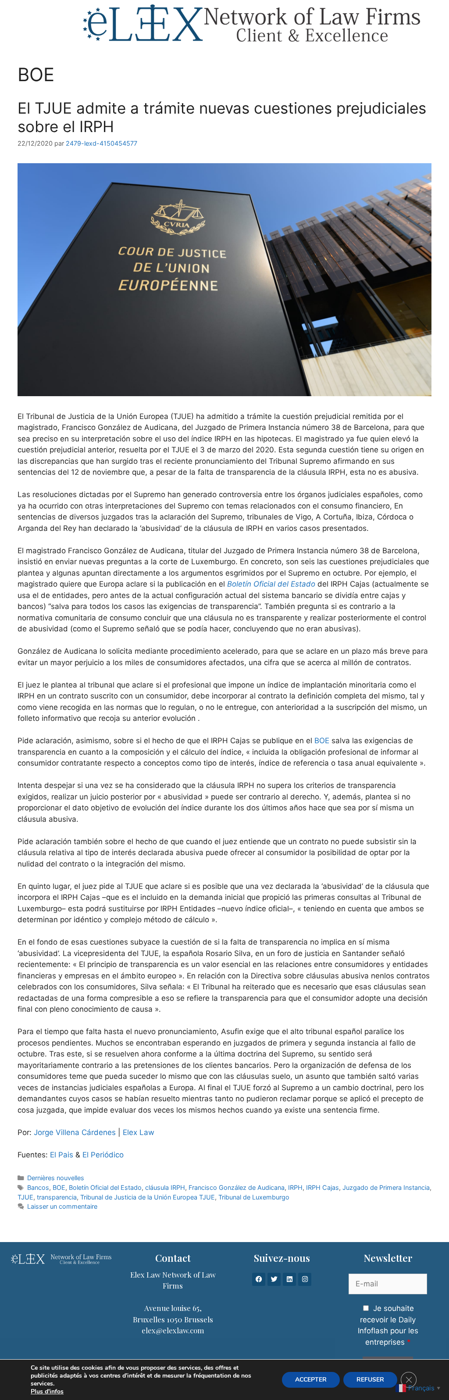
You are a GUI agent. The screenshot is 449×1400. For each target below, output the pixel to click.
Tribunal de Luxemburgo (253, 1197)
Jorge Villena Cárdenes (75, 1132)
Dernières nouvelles (55, 1178)
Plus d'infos (47, 1392)
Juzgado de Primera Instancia (386, 1187)
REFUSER (370, 1379)
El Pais (60, 1154)
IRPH (295, 1187)
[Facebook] (258, 1279)
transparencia (57, 1197)
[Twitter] (274, 1279)
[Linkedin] (289, 1279)
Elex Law (138, 1132)
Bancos (38, 1187)
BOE (321, 740)
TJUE (25, 1197)
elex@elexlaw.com (173, 1330)
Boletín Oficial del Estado (271, 584)
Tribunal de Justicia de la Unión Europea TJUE (147, 1197)
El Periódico (103, 1154)
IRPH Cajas (322, 1187)
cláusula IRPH (165, 1187)
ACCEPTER (311, 1379)
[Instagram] (304, 1279)
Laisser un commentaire (62, 1206)
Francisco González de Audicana (237, 1187)
